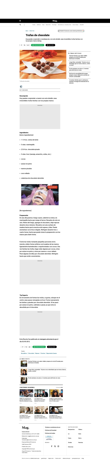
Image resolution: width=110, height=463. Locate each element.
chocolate (31, 353)
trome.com (58, 458)
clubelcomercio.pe (35, 458)
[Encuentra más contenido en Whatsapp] (28, 45)
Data (79, 434)
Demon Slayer (75, 24)
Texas (43, 24)
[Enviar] (20, 25)
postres (43, 353)
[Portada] (25, 430)
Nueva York (48, 24)
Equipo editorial (25, 431)
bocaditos (24, 353)
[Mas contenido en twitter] (55, 446)
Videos (80, 429)
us (68, 434)
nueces (37, 353)
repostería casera (51, 353)
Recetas (80, 442)
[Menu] (20, 20)
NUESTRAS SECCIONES (73, 427)
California (39, 24)
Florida (33, 24)
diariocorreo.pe (66, 458)
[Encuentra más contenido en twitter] (24, 45)
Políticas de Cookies (50, 433)
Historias (70, 447)
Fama (69, 438)
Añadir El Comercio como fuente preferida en (71, 30)
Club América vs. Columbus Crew (64, 24)
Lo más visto (25, 359)
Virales (70, 442)
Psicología (54, 24)
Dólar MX (82, 24)
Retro (79, 438)
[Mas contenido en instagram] (58, 446)
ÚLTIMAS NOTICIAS (74, 53)
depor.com (51, 458)
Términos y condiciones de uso (52, 427)
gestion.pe (44, 458)
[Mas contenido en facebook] (51, 446)
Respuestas (71, 429)
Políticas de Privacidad (50, 430)
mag (83, 458)
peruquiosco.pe (76, 458)
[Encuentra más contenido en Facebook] (21, 45)
